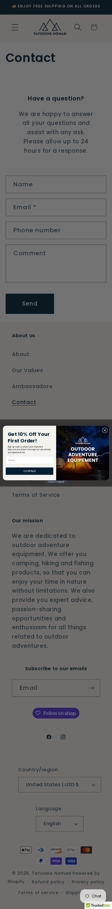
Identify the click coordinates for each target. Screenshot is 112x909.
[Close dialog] (104, 430)
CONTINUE (29, 471)
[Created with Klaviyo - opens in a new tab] (56, 481)
